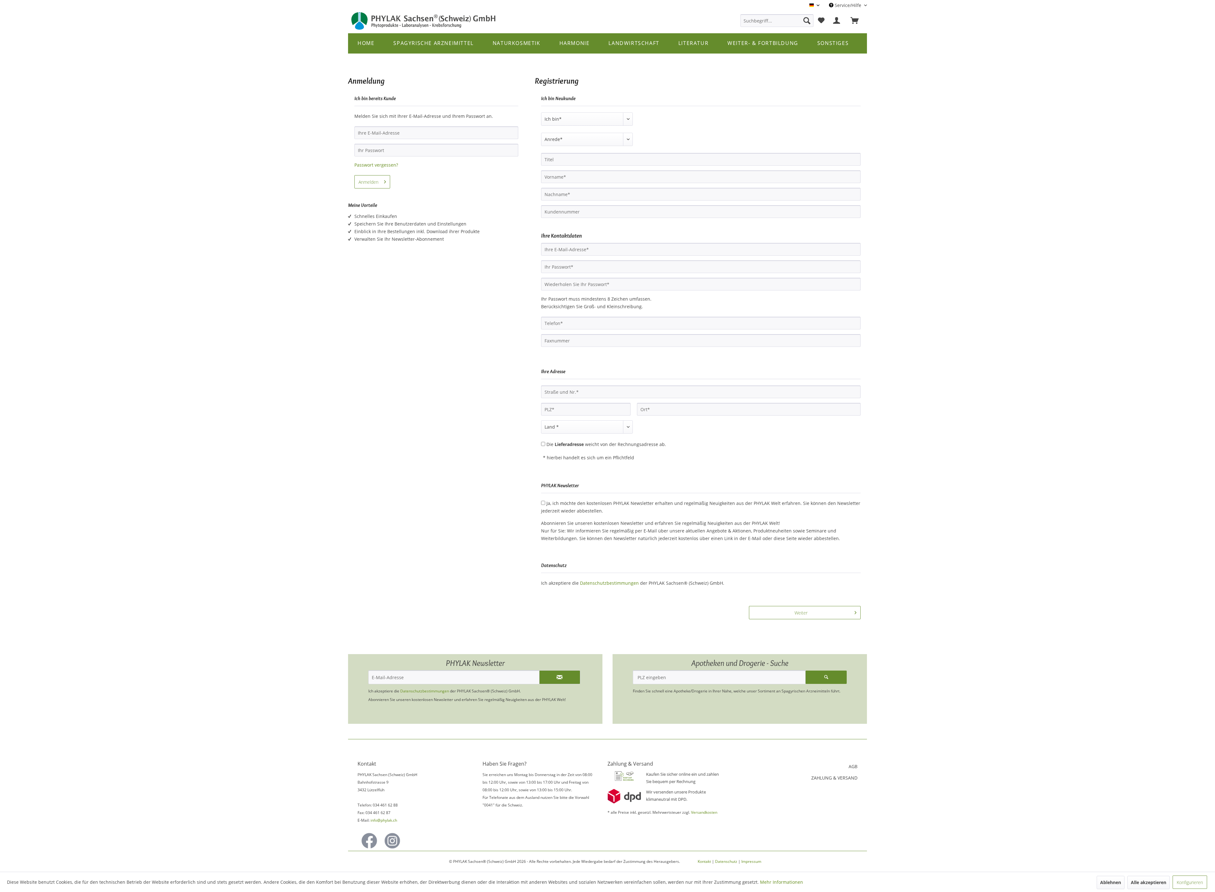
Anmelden (368, 182)
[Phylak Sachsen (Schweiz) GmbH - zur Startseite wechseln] (423, 21)
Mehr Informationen (781, 882)
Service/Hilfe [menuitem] (848, 5)
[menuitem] (776, 20)
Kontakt (704, 861)
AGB (853, 766)
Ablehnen (1110, 882)
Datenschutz (726, 861)
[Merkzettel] (821, 20)
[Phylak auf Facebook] (369, 840)
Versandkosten (704, 812)
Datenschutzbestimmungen (609, 583)
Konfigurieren (1190, 882)
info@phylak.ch (384, 820)
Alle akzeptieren (1148, 882)
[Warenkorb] (857, 20)
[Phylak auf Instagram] (392, 840)
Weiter (800, 613)
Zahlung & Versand (834, 778)
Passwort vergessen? (376, 165)
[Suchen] (806, 20)
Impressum (751, 861)
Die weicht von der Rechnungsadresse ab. (606, 444)
